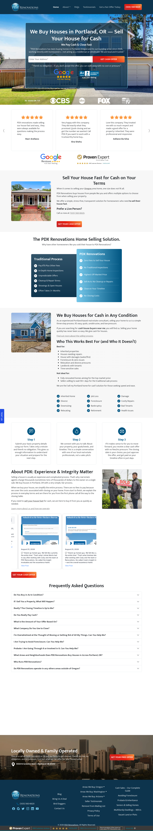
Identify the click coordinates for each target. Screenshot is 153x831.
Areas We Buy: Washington (92, 792)
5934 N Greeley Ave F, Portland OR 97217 (35, 764)
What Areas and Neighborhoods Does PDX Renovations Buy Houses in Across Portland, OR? (58, 655)
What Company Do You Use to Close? (31, 628)
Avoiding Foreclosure (127, 795)
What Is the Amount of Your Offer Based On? (35, 622)
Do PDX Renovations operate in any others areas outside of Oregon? (47, 668)
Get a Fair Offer (109, 7)
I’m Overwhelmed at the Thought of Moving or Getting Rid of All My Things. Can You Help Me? (60, 635)
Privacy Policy (93, 811)
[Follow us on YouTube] (37, 808)
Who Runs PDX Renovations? (27, 662)
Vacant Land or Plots (127, 815)
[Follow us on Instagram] (27, 808)
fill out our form (50, 756)
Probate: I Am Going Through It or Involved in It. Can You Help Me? (46, 648)
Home (56, 7)
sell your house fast (33, 501)
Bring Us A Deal (59, 799)
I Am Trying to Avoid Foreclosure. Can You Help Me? (39, 642)
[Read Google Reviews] (18, 808)
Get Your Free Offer (122, 757)
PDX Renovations (71, 825)
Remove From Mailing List (93, 806)
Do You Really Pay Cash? (25, 615)
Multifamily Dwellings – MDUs (127, 810)
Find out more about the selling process (75, 336)
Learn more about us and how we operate (30, 508)
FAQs (76, 7)
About (66, 7)
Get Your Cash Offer (69, 224)
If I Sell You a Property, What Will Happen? (34, 601)
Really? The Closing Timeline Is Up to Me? (34, 608)
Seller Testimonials (93, 801)
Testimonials (89, 7)
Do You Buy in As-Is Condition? (28, 595)
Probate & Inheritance (127, 800)
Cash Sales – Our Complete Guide (127, 789)
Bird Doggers (59, 804)
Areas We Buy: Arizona (92, 796)
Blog (59, 794)
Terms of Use (93, 816)
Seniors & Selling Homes (128, 805)
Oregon (88, 188)
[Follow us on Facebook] (13, 808)
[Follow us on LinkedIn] (32, 808)
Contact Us (59, 808)
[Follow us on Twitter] (23, 808)
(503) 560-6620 (133, 7)
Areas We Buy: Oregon (92, 787)
